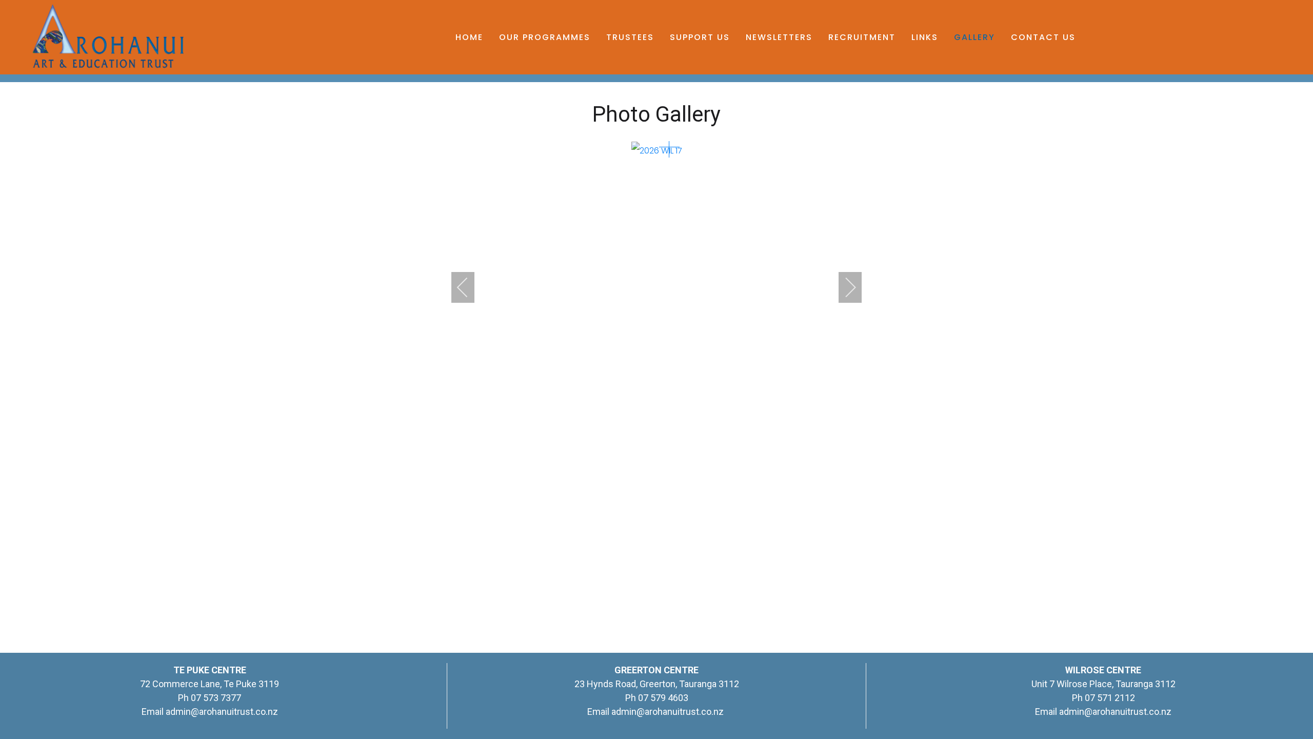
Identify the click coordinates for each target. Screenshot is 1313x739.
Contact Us (1043, 37)
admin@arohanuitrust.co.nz (222, 711)
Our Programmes (544, 37)
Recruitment (862, 37)
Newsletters (779, 37)
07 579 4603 (663, 697)
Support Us (700, 37)
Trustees (630, 37)
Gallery (974, 37)
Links (924, 37)
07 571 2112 (1110, 697)
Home (469, 37)
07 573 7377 (215, 697)
